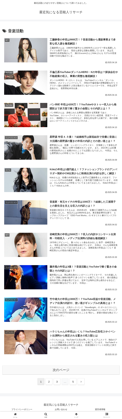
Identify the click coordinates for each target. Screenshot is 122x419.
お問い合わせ (61, 409)
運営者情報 (100, 409)
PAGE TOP (116, 404)
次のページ (61, 370)
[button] (112, 387)
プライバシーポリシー (21, 409)
